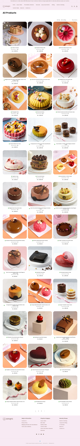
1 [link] (35, 411)
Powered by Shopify (38, 443)
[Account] (74, 6)
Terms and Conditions (26, 426)
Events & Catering (63, 420)
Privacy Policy (24, 422)
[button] (20, 5)
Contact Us (24, 420)
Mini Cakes (43, 422)
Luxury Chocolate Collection (47, 428)
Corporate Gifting (63, 422)
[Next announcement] (77, 1)
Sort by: (58, 19)
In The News (62, 424)
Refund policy (45, 443)
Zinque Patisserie (32, 443)
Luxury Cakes (43, 420)
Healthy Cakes (44, 424)
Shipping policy (51, 443)
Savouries (43, 430)
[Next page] (44, 411)
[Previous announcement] (3, 1)
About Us (61, 426)
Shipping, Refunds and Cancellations (29, 424)
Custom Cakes (44, 426)
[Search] (72, 6)
